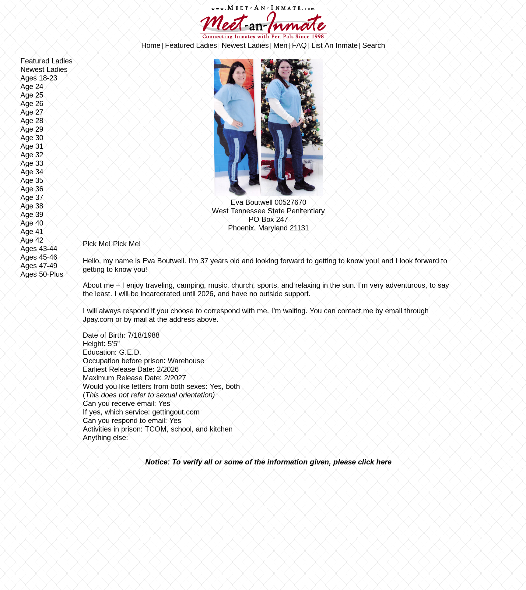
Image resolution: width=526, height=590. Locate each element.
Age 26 (31, 103)
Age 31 (31, 146)
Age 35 (31, 180)
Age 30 (31, 137)
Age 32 (31, 155)
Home (150, 45)
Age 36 (31, 189)
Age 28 (31, 120)
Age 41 (31, 231)
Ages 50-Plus (41, 274)
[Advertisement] (268, 516)
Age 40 (31, 223)
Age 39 (31, 214)
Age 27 (31, 112)
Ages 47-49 (38, 265)
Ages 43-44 (38, 248)
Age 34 (31, 172)
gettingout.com (176, 412)
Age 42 (31, 240)
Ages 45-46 (38, 257)
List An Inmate (334, 45)
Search (373, 45)
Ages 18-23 (38, 78)
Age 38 (31, 206)
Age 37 (31, 197)
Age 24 (31, 86)
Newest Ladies (245, 45)
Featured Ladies (191, 45)
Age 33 (31, 163)
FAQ (299, 45)
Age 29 (31, 129)
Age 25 (31, 95)
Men (280, 45)
